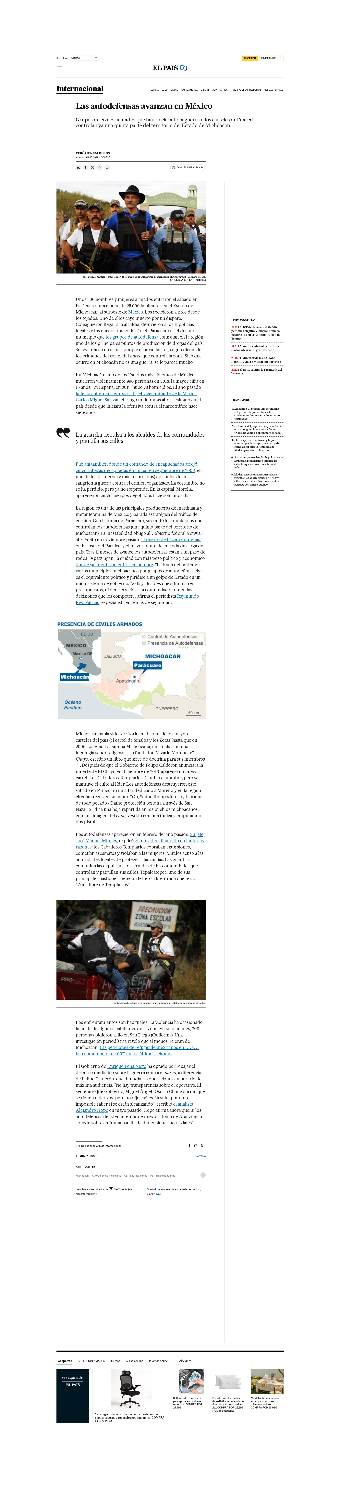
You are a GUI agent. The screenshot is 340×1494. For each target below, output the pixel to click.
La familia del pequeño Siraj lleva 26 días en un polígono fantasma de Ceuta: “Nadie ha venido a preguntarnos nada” (259, 429)
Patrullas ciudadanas (162, 1175)
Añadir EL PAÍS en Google (190, 167)
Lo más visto (240, 400)
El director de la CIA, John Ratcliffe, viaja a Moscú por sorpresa (256, 360)
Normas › (200, 1155)
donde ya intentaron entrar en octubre (114, 564)
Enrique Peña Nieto (126, 1066)
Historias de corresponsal (246, 90)
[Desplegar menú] (59, 68)
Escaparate (64, 1361)
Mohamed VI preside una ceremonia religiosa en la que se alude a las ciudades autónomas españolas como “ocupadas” (257, 413)
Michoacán (82, 1175)
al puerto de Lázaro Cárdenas (170, 539)
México (174, 90)
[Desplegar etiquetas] (203, 1175)
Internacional (79, 89)
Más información (85, 1193)
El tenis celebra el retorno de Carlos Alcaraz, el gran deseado (255, 348)
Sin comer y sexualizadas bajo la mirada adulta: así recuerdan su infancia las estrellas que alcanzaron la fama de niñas (258, 462)
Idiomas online (158, 1361)
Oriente (205, 90)
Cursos (115, 1361)
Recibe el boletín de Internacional (101, 1145)
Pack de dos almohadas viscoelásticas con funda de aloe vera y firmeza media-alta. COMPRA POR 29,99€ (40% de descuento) (228, 1404)
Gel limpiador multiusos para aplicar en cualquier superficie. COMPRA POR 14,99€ (188, 1403)
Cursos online (134, 1361)
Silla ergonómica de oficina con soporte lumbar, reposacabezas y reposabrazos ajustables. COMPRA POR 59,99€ (129, 1417)
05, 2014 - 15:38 (97, 157)
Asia (215, 90)
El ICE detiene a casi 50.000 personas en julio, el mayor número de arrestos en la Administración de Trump (255, 333)
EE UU (165, 90)
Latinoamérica (189, 90)
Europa (155, 90)
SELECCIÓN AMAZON (91, 1361)
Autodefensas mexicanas (106, 1175)
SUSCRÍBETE (250, 58)
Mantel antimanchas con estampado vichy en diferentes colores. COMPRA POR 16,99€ (265, 1403)
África (224, 90)
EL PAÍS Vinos (182, 1361)
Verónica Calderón (93, 153)
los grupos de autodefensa (132, 337)
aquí (158, 1193)
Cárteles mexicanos (135, 1175)
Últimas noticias (273, 90)
